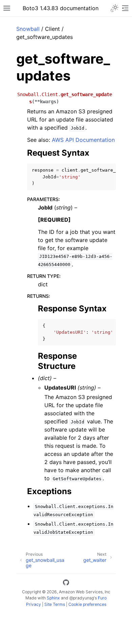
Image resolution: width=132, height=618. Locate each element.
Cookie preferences (87, 604)
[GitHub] (66, 583)
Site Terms (54, 604)
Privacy (33, 604)
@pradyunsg (81, 597)
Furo (102, 597)
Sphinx (53, 597)
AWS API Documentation (83, 139)
